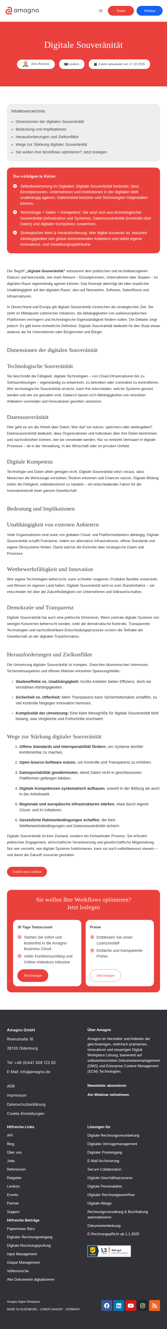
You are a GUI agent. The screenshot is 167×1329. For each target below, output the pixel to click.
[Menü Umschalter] (101, 10)
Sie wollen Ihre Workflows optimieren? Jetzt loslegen (61, 152)
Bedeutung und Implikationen (41, 129)
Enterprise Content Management (132, 1066)
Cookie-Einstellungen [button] (25, 1113)
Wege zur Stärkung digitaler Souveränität (51, 144)
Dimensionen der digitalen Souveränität (50, 121)
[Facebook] (106, 1305)
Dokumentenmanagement (139, 1060)
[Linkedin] (118, 1305)
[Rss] (154, 1305)
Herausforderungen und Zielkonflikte (47, 137)
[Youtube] (130, 1305)
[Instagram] (142, 1305)
